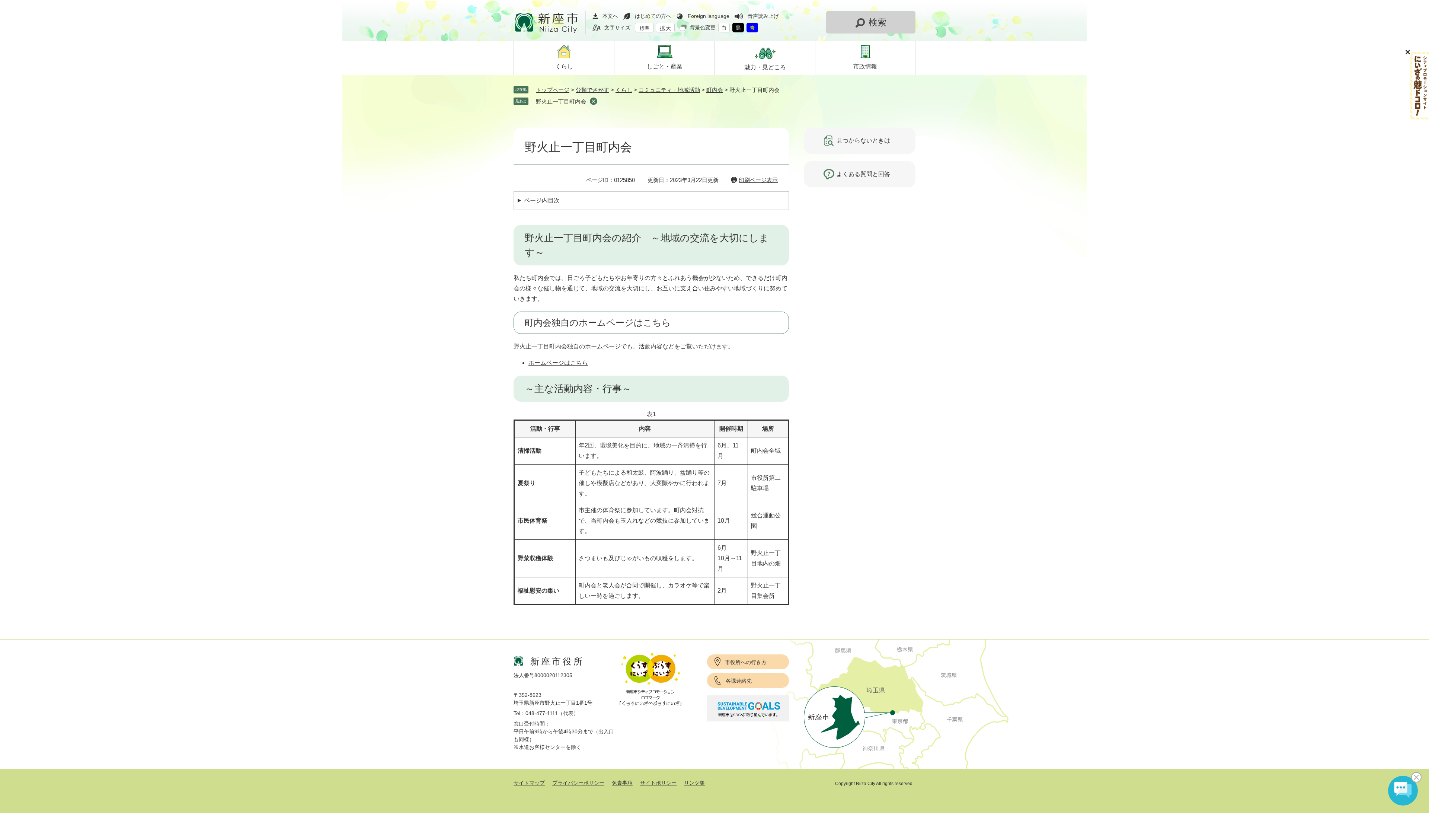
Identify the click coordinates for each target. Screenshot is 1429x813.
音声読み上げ (763, 16)
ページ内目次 (542, 200)
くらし (624, 90)
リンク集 (694, 783)
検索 (877, 22)
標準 (644, 28)
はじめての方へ (653, 16)
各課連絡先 (739, 681)
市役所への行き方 (746, 662)
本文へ (610, 16)
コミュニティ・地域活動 (669, 90)
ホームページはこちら (558, 363)
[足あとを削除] (593, 101)
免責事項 (622, 783)
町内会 (714, 90)
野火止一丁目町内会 (561, 101)
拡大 (665, 28)
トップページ (552, 90)
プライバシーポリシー (578, 783)
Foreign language (708, 16)
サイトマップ (529, 783)
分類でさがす (592, 90)
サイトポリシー (658, 783)
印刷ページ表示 (758, 180)
